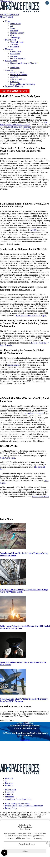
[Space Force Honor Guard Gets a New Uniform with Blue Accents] (13, 657)
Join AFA (4, 14)
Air (11, 26)
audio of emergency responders (18, 127)
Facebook (9, 778)
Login (10, 14)
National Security (17, 33)
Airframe (14, 44)
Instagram (9, 783)
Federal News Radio (40, 496)
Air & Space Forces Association (18, 799)
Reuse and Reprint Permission (22, 84)
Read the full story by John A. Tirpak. (31, 315)
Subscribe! (14, 47)
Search (16, 14)
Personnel (14, 30)
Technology (15, 37)
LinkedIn (9, 785)
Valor (12, 65)
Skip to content (6, 1)
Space (12, 28)
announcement (13, 365)
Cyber (12, 35)
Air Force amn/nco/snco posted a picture (23, 123)
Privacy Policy (11, 808)
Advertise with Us (17, 79)
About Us (9, 70)
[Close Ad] (47, 843)
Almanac (14, 56)
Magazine (9, 49)
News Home (15, 23)
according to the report (34, 413)
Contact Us (14, 81)
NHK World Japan (7, 458)
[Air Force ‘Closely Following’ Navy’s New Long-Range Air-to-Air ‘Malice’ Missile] (13, 584)
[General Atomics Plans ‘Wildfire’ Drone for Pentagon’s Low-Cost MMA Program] (13, 694)
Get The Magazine (17, 58)
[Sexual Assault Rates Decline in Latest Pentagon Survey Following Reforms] (13, 548)
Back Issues (15, 54)
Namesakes (14, 68)
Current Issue (15, 51)
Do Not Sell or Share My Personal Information (24, 806)
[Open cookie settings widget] (4, 853)
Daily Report (10, 40)
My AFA (3, 17)
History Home (11, 61)
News (7, 21)
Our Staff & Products (18, 75)
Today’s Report (16, 42)
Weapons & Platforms (14, 86)
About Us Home (17, 72)
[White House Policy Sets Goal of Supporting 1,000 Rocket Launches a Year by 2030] (13, 621)
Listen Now (25, 740)
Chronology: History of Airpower (23, 63)
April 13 (33, 230)
